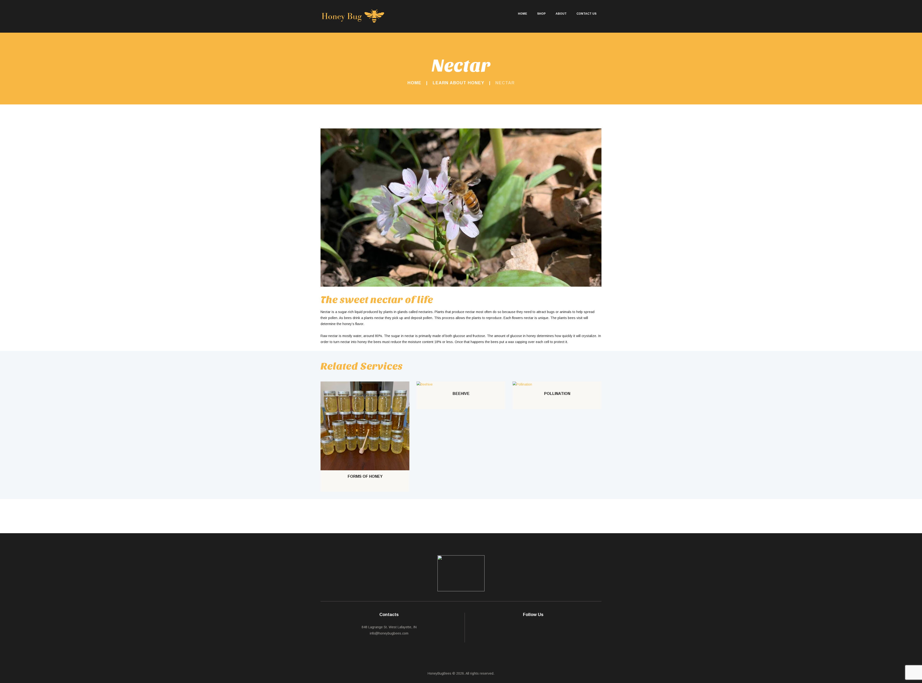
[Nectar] (461, 207)
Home (414, 82)
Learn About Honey (458, 82)
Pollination (557, 394)
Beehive (461, 394)
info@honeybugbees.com (389, 633)
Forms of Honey (365, 476)
